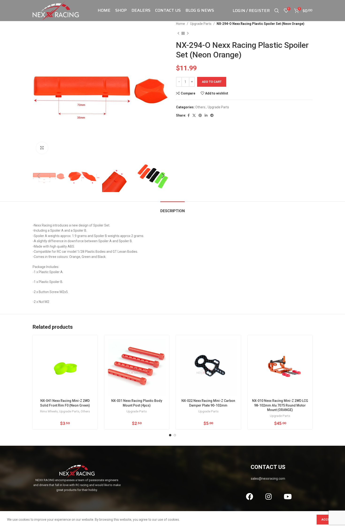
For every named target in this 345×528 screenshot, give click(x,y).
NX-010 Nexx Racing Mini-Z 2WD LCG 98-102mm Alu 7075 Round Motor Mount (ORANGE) (280, 405)
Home (180, 24)
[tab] (172, 208)
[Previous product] (178, 33)
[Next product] (187, 33)
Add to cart (212, 81)
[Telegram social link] (212, 115)
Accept (327, 519)
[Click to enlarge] (42, 148)
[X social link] (194, 115)
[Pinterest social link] (200, 115)
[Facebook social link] (188, 115)
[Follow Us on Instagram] (269, 496)
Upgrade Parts (200, 24)
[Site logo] (56, 10)
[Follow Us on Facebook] (249, 496)
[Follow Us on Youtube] (288, 496)
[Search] (276, 10)
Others (200, 107)
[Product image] (208, 367)
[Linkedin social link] (206, 115)
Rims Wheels (49, 411)
